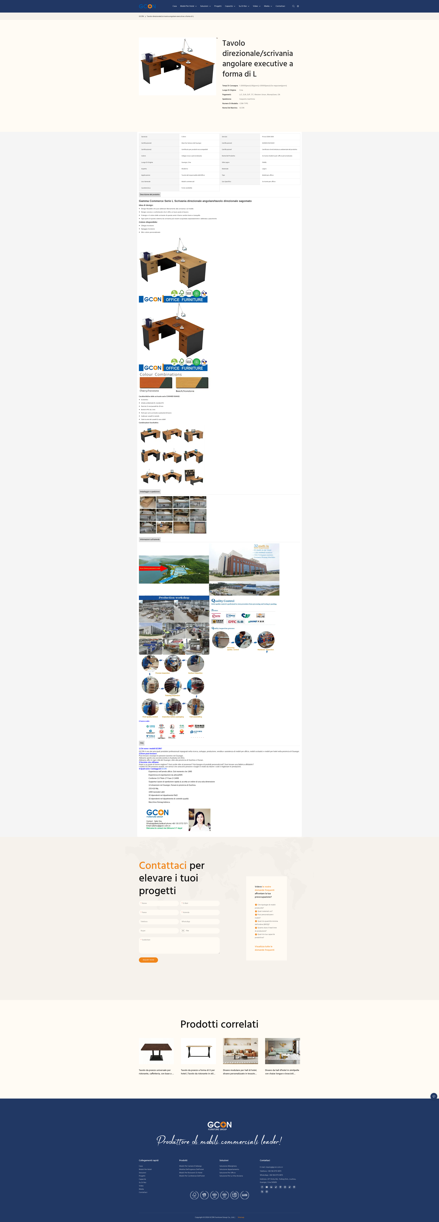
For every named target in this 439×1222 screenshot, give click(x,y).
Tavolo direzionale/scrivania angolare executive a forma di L (170, 16)
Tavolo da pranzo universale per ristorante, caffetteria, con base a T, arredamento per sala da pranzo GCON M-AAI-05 (156, 1072)
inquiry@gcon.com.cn (274, 1167)
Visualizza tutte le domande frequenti (264, 948)
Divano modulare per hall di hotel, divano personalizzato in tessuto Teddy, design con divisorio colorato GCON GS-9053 (240, 1072)
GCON (141, 16)
